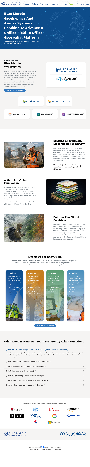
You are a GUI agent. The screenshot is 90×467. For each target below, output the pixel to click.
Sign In (86, 4)
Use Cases (44, 4)
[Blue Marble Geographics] (10, 3)
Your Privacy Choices (53, 447)
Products (26, 4)
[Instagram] (73, 434)
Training (35, 4)
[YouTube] (78, 434)
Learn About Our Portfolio (15, 90)
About (71, 4)
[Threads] (68, 434)
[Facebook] (62, 434)
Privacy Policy (34, 447)
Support (64, 4)
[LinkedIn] (83, 434)
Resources (54, 4)
